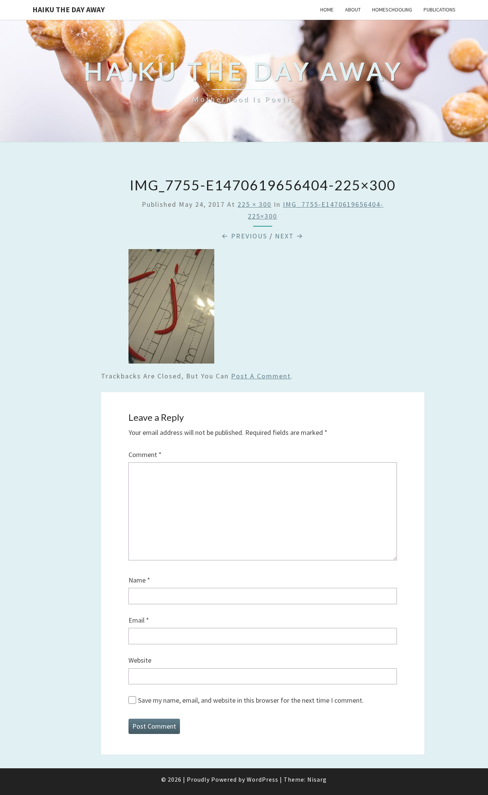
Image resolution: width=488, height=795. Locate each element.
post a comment (261, 376)
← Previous (244, 236)
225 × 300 (254, 204)
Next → (289, 236)
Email (138, 620)
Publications (440, 9)
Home (327, 9)
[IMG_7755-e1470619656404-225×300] (171, 308)
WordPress (262, 779)
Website (139, 660)
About (353, 9)
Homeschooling (392, 9)
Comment (145, 454)
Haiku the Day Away (68, 9)
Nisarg (317, 779)
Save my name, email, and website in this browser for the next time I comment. (251, 700)
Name (139, 580)
